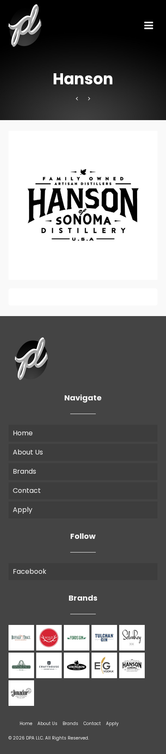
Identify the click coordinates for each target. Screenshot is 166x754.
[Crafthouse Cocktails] (50, 665)
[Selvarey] (133, 637)
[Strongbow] (78, 665)
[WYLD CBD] (50, 637)
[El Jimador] (22, 693)
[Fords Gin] (78, 637)
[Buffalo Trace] (22, 637)
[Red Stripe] (76, 99)
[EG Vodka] (89, 99)
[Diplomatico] (22, 665)
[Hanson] (133, 665)
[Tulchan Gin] (105, 637)
